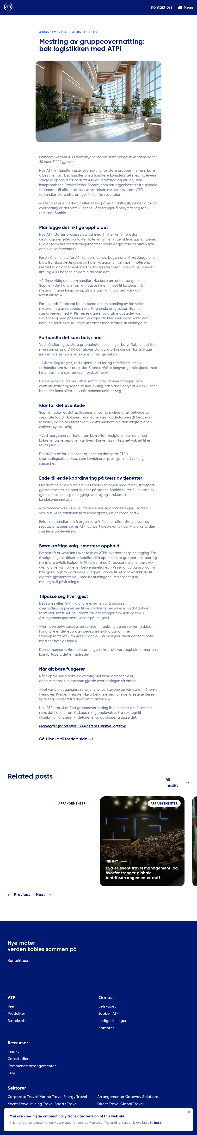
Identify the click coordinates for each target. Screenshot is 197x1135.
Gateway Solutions (142, 1097)
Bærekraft (17, 1021)
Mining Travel (42, 1104)
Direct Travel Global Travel (120, 1104)
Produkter (16, 1014)
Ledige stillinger (112, 1021)
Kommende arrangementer (32, 1066)
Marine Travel (50, 1097)
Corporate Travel (23, 1097)
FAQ (11, 1073)
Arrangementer (110, 1097)
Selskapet (107, 1006)
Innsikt (13, 1052)
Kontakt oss (161, 8)
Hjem (12, 1006)
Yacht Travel (18, 1104)
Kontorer (106, 1028)
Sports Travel (66, 1104)
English (158, 1123)
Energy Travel (75, 1097)
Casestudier (18, 1059)
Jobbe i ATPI (109, 1014)
